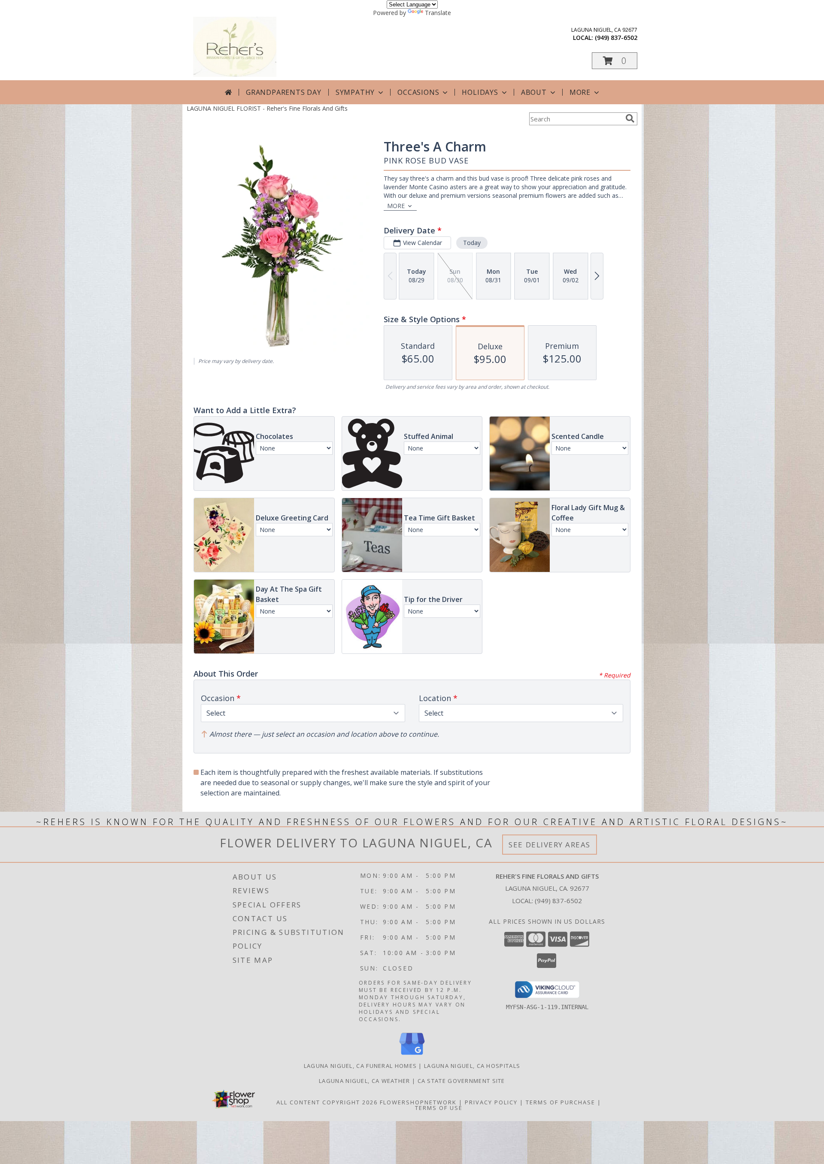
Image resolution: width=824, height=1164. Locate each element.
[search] (630, 118)
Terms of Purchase (560, 1102)
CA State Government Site (461, 1081)
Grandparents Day (283, 92)
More (580, 92)
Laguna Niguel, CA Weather (364, 1081)
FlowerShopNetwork (418, 1102)
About (534, 92)
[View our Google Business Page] (412, 1055)
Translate (438, 13)
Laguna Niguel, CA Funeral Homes (360, 1066)
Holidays (480, 92)
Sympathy (355, 92)
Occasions (418, 92)
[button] (614, 60)
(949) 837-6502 (616, 37)
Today (472, 243)
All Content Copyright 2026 (327, 1102)
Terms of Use (439, 1108)
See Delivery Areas (550, 845)
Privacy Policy (491, 1102)
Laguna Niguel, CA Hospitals (472, 1066)
